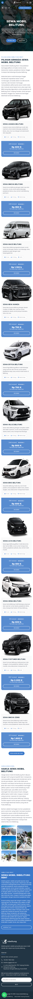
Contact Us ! (7, 927)
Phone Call (11, 40)
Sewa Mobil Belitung (22, 994)
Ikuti (16, 984)
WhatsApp (22, 40)
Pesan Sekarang (25, 8)
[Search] (27, 2)
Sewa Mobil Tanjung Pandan (21, 996)
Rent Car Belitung (8, 996)
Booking (16, 153)
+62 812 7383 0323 (8, 960)
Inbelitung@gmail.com (10, 962)
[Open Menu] (30, 2)
